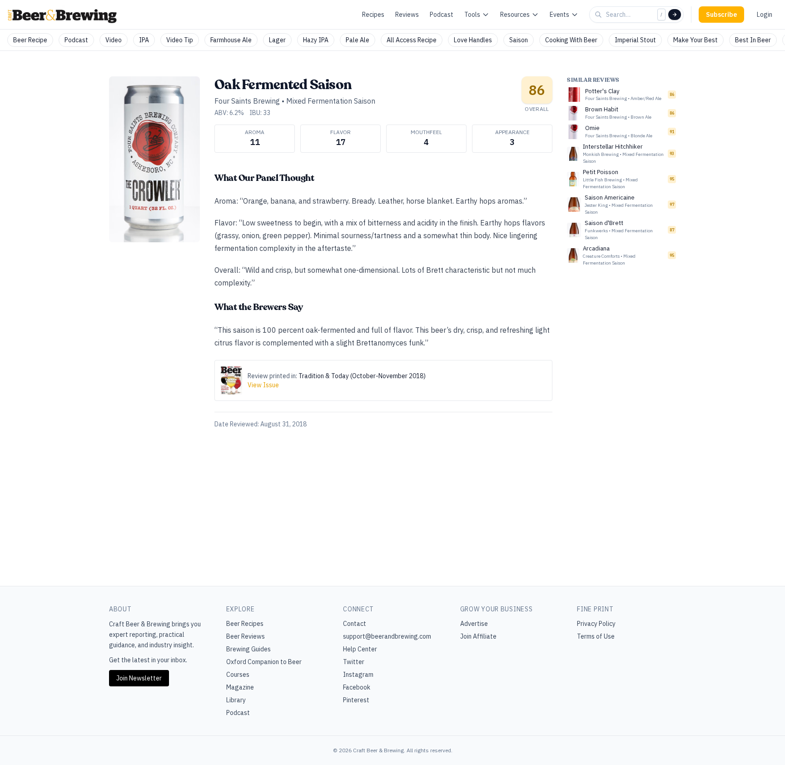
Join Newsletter (139, 678)
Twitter (353, 662)
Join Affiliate (478, 636)
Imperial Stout (635, 40)
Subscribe (721, 14)
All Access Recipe (412, 40)
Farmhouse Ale (231, 40)
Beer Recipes (244, 624)
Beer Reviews (245, 636)
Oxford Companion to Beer (264, 662)
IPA (144, 40)
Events (559, 14)
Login (764, 14)
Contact (354, 624)
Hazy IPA (315, 40)
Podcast (441, 14)
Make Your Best (695, 40)
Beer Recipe (30, 40)
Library (236, 700)
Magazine (240, 687)
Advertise (474, 624)
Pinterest (356, 700)
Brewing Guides (248, 649)
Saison (518, 40)
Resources (515, 14)
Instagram (358, 674)
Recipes (373, 14)
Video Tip (179, 40)
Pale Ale (357, 40)
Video (113, 40)
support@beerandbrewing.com (387, 636)
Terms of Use (596, 636)
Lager (277, 40)
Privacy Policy (596, 624)
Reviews (407, 14)
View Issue (263, 385)
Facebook (356, 687)
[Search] (674, 14)
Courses (237, 674)
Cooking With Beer (571, 40)
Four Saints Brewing (247, 100)
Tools (472, 14)
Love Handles (473, 40)
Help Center (360, 649)
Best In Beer (753, 40)
